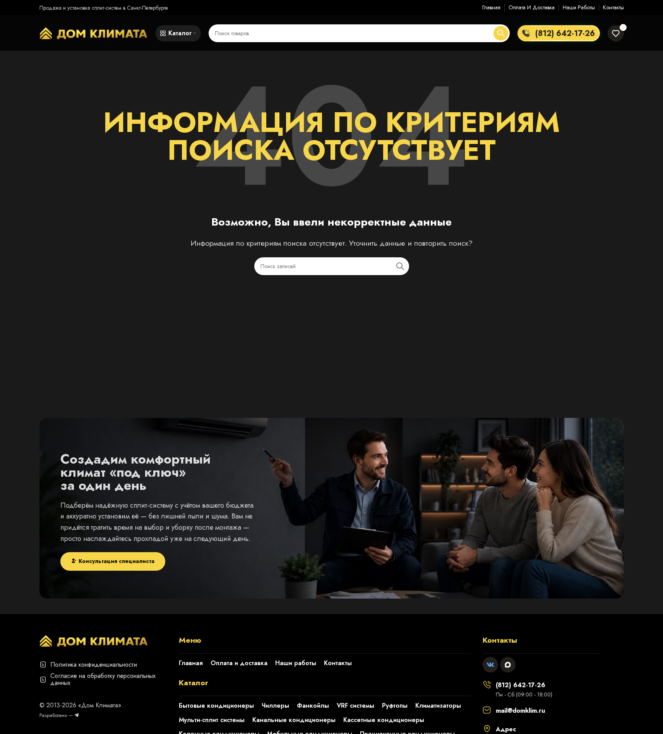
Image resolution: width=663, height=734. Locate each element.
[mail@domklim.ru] (487, 710)
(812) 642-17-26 (520, 685)
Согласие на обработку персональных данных (103, 679)
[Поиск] (500, 33)
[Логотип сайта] (93, 32)
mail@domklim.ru (520, 710)
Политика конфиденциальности (93, 664)
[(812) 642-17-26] (487, 684)
